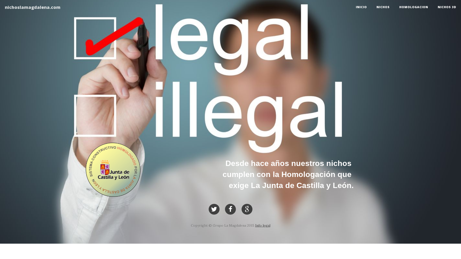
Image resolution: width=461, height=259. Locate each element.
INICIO (361, 7)
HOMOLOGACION (413, 7)
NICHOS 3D (447, 7)
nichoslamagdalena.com (33, 7)
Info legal (262, 225)
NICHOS (383, 7)
